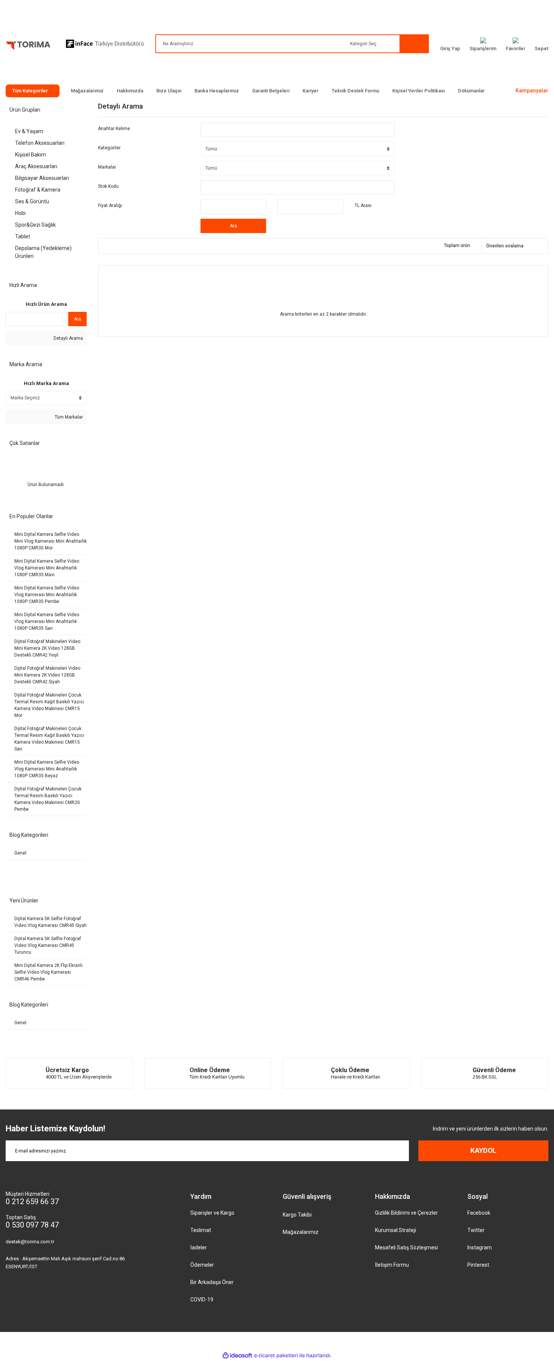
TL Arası (363, 205)
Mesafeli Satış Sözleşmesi (406, 1247)
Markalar (107, 167)
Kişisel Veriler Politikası (418, 91)
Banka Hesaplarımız (216, 91)
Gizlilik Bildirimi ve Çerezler (406, 1213)
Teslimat (200, 1230)
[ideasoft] (237, 1355)
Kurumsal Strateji (395, 1230)
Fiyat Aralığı (110, 205)
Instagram (479, 1247)
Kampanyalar (532, 90)
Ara (77, 319)
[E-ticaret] (276, 1355)
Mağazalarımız (87, 91)
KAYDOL (483, 1150)
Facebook (478, 1213)
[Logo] (28, 47)
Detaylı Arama (67, 338)
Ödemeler (202, 1265)
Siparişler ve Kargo (212, 1213)
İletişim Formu (392, 1265)
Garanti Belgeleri (270, 91)
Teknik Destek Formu (355, 91)
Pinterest (478, 1265)
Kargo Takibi (297, 1215)
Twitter (476, 1230)
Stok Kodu (108, 186)
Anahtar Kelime (114, 128)
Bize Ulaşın (168, 91)
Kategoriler (109, 147)
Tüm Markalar (68, 417)
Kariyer (310, 91)
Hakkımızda (130, 91)
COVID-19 (201, 1300)
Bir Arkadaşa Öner (212, 1282)
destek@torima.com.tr (30, 1241)
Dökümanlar (471, 91)
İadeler (198, 1247)
